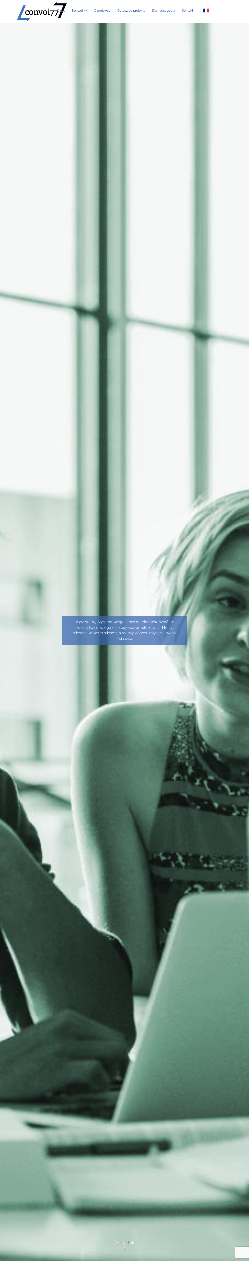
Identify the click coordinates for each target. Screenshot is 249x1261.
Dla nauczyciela (163, 10)
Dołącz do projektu (131, 10)
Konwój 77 (79, 10)
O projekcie (102, 10)
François (206, 10)
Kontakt (187, 10)
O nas (61, 10)
